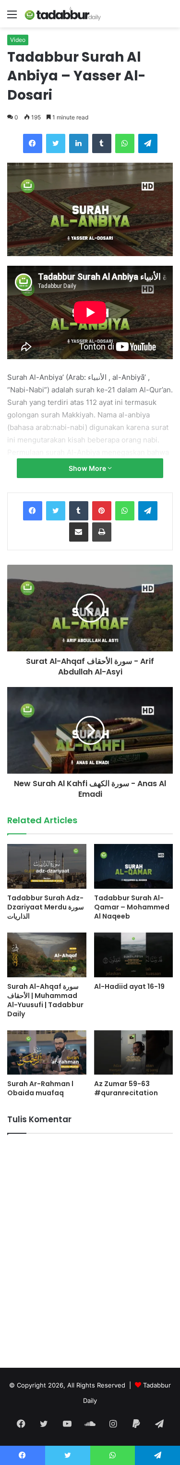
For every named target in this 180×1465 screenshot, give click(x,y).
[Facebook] (32, 143)
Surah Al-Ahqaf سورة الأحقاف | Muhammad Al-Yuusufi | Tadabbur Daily (45, 1000)
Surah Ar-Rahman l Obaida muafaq (40, 1088)
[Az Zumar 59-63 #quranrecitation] (133, 1052)
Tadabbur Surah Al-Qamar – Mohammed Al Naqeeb (131, 907)
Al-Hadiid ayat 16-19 (129, 986)
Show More (88, 468)
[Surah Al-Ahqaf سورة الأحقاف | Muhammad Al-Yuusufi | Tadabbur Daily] (46, 955)
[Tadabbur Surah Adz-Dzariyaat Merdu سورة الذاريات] (46, 866)
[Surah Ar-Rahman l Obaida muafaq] (46, 1052)
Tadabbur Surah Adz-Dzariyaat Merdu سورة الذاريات (45, 907)
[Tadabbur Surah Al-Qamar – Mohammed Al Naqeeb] (133, 866)
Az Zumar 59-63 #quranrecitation (126, 1088)
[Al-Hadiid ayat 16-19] (133, 955)
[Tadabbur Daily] (62, 14)
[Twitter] (55, 143)
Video (17, 39)
